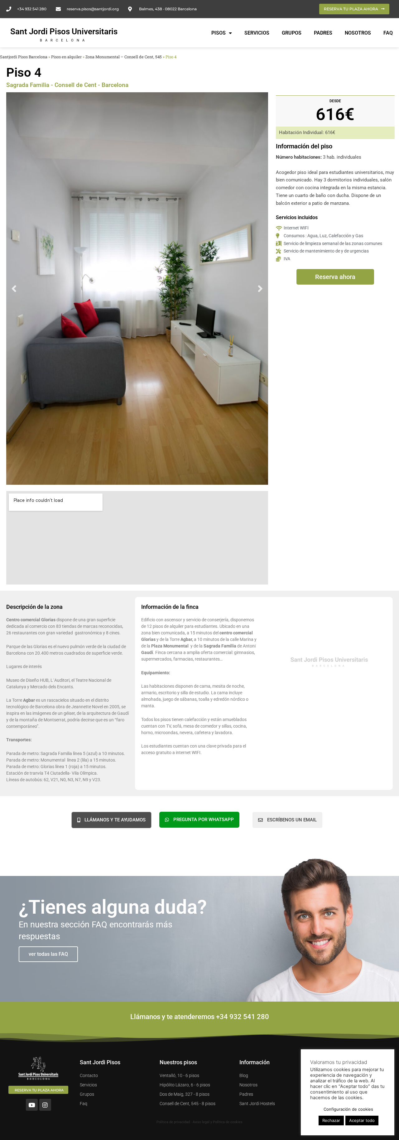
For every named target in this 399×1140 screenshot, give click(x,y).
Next (260, 288)
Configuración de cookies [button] (348, 1109)
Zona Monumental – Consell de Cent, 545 (123, 56)
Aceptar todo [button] (362, 1120)
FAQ (388, 33)
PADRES (323, 33)
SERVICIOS (256, 33)
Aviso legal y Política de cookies (218, 1122)
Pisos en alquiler (66, 56)
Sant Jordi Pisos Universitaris (64, 31)
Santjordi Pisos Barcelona (23, 56)
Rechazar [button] (331, 1120)
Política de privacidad (173, 1122)
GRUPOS (291, 33)
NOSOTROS (358, 33)
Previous (14, 288)
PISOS (218, 33)
